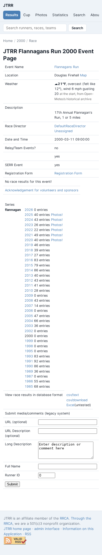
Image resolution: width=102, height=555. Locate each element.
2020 (29, 240)
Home (8, 41)
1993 (29, 356)
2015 (29, 265)
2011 (29, 285)
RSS (28, 534)
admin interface (47, 529)
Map (83, 75)
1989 (29, 371)
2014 (29, 270)
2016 (29, 260)
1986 (29, 381)
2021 (29, 235)
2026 (29, 210)
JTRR (8, 5)
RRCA (64, 518)
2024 (29, 220)
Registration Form (68, 173)
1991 (29, 361)
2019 (29, 245)
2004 (29, 321)
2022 (29, 230)
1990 (29, 366)
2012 (29, 280)
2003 (29, 326)
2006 (29, 311)
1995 (29, 351)
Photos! (57, 215)
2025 (29, 215)
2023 (29, 225)
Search (79, 15)
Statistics (60, 15)
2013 (29, 275)
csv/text (72, 395)
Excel (70, 405)
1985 (29, 386)
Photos (41, 15)
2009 (29, 295)
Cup (26, 15)
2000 (21, 41)
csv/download (77, 400)
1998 (29, 346)
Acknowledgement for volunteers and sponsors (41, 190)
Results (11, 15)
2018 (29, 250)
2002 (29, 331)
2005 (29, 316)
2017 (29, 255)
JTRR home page (17, 529)
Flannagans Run (66, 67)
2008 (29, 300)
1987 (29, 376)
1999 (29, 341)
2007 (29, 306)
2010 (29, 290)
